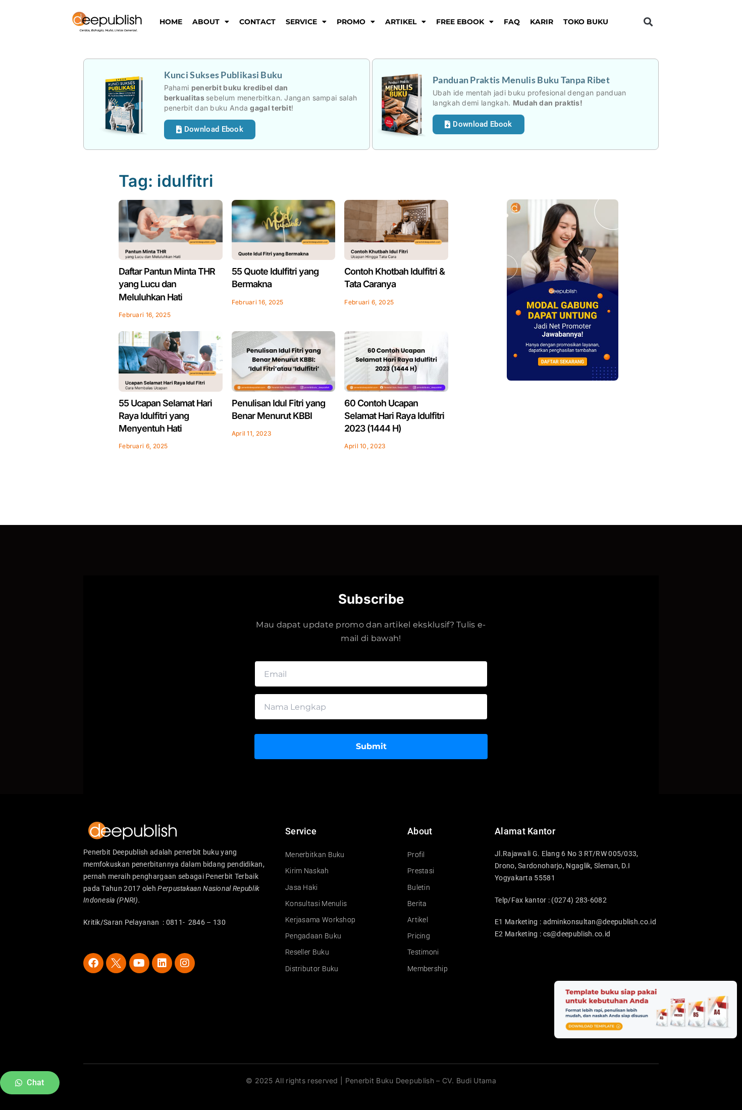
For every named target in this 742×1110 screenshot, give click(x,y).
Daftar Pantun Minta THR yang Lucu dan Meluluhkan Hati (167, 284)
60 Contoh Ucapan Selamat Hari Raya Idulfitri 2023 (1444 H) (394, 416)
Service (301, 21)
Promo (351, 21)
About (206, 21)
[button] (648, 22)
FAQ (512, 21)
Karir (541, 21)
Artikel (400, 21)
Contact (257, 21)
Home (171, 21)
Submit (371, 746)
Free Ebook (460, 21)
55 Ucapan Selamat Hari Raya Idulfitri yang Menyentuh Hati (165, 416)
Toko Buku (585, 21)
